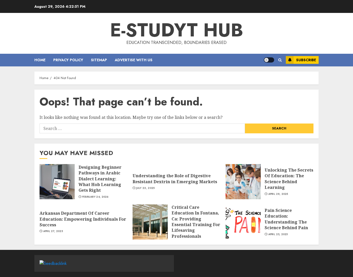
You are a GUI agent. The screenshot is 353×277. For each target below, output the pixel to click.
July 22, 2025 (145, 188)
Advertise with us (133, 60)
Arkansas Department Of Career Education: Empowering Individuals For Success (83, 219)
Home (39, 60)
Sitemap (99, 60)
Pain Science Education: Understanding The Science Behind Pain (286, 218)
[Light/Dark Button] (269, 60)
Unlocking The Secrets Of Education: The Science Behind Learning (289, 178)
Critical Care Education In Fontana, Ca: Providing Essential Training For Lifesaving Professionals (196, 221)
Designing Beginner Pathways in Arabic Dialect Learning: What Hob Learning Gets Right (100, 178)
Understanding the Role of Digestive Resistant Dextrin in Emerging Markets (175, 178)
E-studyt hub (176, 30)
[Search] (280, 60)
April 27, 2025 (53, 231)
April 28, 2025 (278, 194)
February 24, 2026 (95, 197)
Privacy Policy (68, 60)
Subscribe (306, 60)
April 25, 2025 (278, 234)
